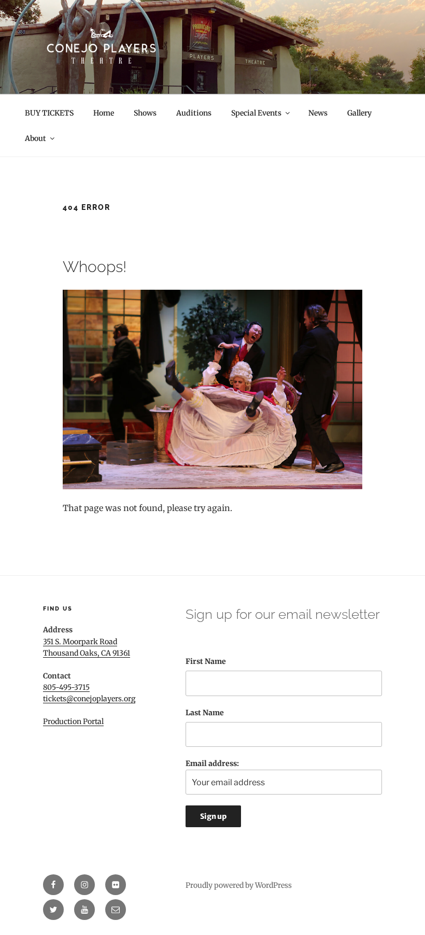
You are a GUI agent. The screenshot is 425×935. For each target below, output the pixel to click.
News (318, 113)
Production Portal (73, 721)
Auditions (193, 113)
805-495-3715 (66, 687)
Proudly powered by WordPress (239, 885)
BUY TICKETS (49, 113)
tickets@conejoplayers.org (89, 698)
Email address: (212, 763)
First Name (206, 661)
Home (103, 113)
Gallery (359, 113)
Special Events (256, 113)
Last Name (205, 712)
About (35, 138)
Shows (145, 113)
